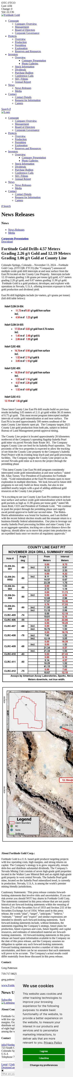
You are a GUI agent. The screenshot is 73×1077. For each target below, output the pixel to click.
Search (5, 109)
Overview (20, 39)
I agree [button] (44, 1051)
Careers (19, 103)
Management (22, 26)
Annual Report (23, 81)
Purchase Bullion (24, 72)
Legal (4, 1064)
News (11, 84)
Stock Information (24, 66)
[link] (53, 1042)
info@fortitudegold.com (14, 1044)
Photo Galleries (30, 63)
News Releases (23, 88)
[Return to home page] (10, 15)
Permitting (20, 45)
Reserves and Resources (28, 51)
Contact (12, 94)
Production (21, 42)
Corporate (13, 20)
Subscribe (6, 999)
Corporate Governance (27, 33)
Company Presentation (34, 60)
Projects (12, 36)
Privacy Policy (53, 1042)
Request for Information (28, 100)
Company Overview (26, 23)
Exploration (21, 48)
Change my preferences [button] (44, 1065)
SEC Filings (21, 78)
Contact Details (23, 97)
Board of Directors (25, 30)
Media (18, 91)
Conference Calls (24, 75)
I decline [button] (44, 1058)
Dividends (20, 69)
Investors (13, 54)
